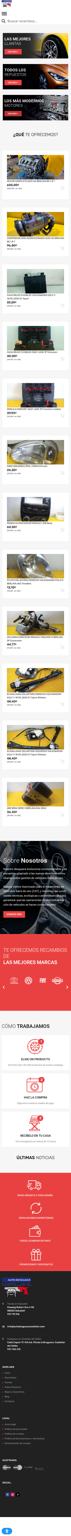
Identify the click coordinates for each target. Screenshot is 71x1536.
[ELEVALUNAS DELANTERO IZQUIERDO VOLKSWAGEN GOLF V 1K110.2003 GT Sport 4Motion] (35, 737)
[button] (4, 987)
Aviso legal (10, 1424)
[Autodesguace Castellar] (16, 3)
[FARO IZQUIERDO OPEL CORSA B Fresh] (35, 452)
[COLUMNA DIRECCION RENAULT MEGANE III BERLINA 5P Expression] (35, 623)
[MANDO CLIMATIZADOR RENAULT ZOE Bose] (35, 509)
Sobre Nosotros (13, 1387)
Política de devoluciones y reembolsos (25, 1438)
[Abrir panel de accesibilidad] (7, 1531)
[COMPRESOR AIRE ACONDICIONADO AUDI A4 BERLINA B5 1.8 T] (35, 224)
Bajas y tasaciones (14, 1391)
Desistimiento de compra (18, 1443)
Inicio (7, 1373)
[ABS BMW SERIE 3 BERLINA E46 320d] (35, 794)
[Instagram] (12, 1494)
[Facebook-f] (7, 1494)
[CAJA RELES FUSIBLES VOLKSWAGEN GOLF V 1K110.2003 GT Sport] (35, 281)
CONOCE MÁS (14, 914)
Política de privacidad (16, 1429)
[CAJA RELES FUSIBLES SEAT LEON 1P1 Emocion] (35, 338)
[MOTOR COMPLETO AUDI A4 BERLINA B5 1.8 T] (35, 167)
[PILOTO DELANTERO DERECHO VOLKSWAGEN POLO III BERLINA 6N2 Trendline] (35, 566)
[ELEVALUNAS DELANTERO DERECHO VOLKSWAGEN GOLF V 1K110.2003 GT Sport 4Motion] (35, 680)
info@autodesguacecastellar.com (26, 1326)
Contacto (9, 1401)
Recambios (10, 1377)
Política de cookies (14, 1433)
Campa (8, 1382)
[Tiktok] (17, 1494)
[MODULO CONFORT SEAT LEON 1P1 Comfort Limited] (35, 395)
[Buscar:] (33, 21)
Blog (7, 1396)
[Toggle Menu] (4, 14)
